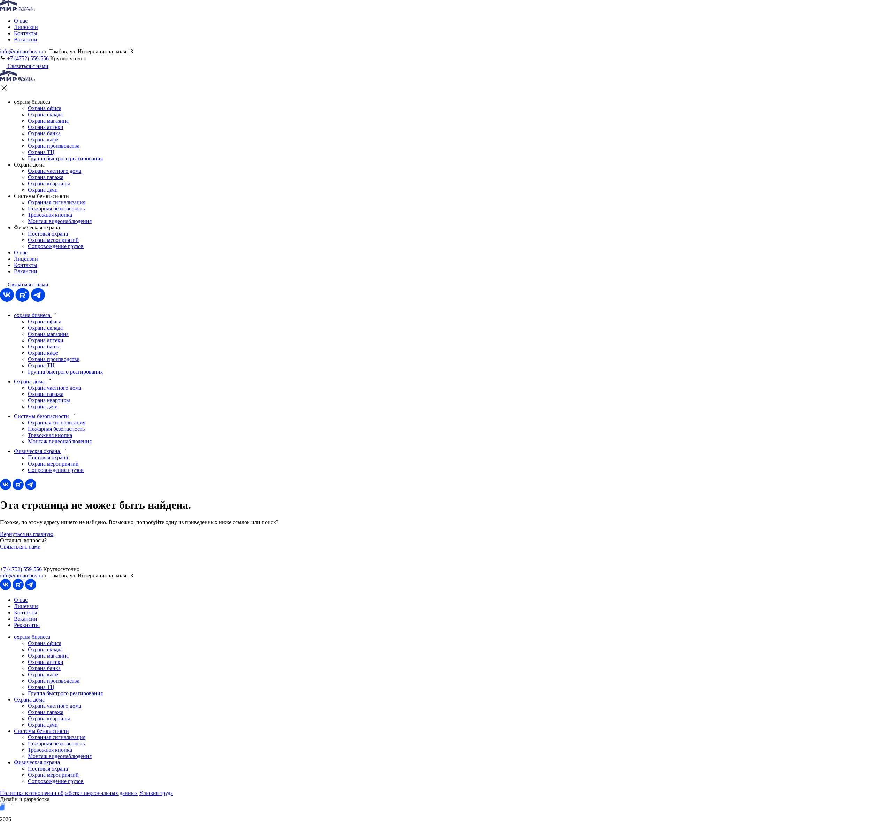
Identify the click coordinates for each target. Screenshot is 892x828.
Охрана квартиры (49, 183)
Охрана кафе (43, 140)
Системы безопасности (42, 416)
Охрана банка (44, 133)
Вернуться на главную (26, 534)
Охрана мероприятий (53, 240)
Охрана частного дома (54, 171)
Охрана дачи (43, 190)
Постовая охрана (48, 234)
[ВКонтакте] (7, 300)
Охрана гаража (45, 177)
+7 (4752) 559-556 (27, 58)
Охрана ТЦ (41, 152)
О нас (21, 21)
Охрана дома (30, 381)
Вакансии (25, 40)
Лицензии (26, 27)
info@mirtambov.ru (21, 51)
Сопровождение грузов (56, 246)
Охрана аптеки (45, 127)
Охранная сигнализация (56, 202)
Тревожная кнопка (50, 215)
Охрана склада (45, 114)
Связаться (27, 285)
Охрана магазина (48, 121)
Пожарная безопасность (56, 209)
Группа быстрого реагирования (65, 158)
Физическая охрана (37, 451)
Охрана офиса (44, 108)
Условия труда (156, 793)
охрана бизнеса (33, 315)
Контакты (25, 33)
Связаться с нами (27, 66)
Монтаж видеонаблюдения (60, 221)
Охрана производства (53, 146)
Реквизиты (27, 625)
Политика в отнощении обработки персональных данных (69, 793)
